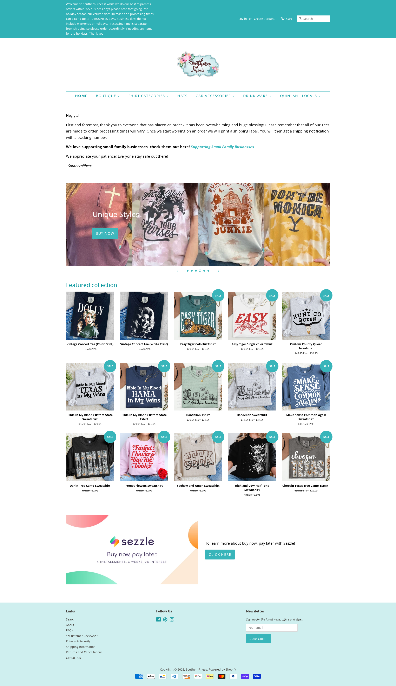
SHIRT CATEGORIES (147, 95)
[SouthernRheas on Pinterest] (165, 620)
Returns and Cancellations (84, 652)
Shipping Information (80, 647)
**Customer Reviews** (82, 636)
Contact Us (73, 658)
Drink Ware (256, 95)
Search (70, 619)
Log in (243, 19)
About (70, 625)
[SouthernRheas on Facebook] (158, 620)
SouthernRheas (196, 669)
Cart (289, 19)
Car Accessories (214, 95)
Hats (182, 95)
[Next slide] (218, 270)
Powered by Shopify (222, 669)
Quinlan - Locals (299, 95)
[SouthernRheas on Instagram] (172, 620)
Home (81, 95)
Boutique (106, 95)
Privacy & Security (78, 641)
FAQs (69, 630)
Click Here (220, 554)
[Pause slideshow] (328, 270)
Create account (264, 19)
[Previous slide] (177, 270)
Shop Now (106, 233)
